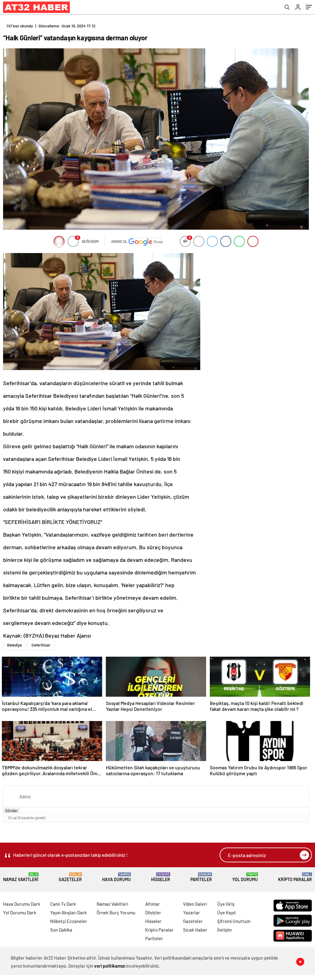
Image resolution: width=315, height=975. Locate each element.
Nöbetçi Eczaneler (68, 921)
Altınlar (152, 904)
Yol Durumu (245, 877)
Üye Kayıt (226, 912)
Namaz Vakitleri (20, 877)
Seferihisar (40, 645)
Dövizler (153, 912)
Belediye (14, 645)
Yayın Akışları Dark (68, 912)
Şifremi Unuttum (233, 921)
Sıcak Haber (195, 930)
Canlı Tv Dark (63, 904)
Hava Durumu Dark (21, 904)
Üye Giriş (225, 904)
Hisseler (160, 877)
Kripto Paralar (295, 877)
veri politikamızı (109, 966)
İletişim (224, 930)
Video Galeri (195, 904)
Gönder (11, 810)
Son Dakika (61, 930)
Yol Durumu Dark (19, 912)
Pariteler (201, 877)
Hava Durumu (116, 877)
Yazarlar (191, 912)
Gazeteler (70, 877)
